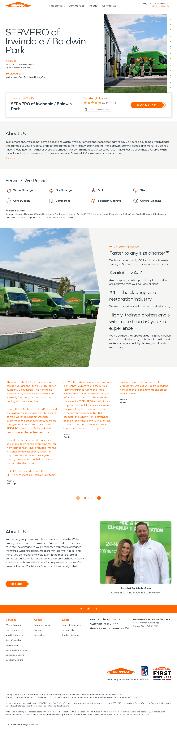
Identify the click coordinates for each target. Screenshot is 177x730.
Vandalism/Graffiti (56, 217)
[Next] (99, 498)
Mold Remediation (15, 635)
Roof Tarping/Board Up (33, 217)
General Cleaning (14, 660)
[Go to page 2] (88, 497)
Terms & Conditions (71, 625)
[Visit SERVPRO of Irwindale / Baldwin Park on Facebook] (96, 609)
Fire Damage (12, 630)
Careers (38, 630)
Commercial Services (16, 650)
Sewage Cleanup (14, 214)
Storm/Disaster (13, 640)
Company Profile (42, 625)
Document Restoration (154, 214)
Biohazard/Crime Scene (36, 214)
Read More (16, 583)
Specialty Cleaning (15, 655)
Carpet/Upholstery (112, 214)
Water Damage (14, 625)
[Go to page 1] (85, 497)
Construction (12, 645)
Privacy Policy (68, 630)
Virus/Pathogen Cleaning (63, 214)
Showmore (11, 158)
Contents (70, 217)
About (93, 5)
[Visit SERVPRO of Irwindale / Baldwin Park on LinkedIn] (81, 609)
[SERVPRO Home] (18, 4)
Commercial (76, 5)
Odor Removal (13, 217)
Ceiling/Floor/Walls (132, 214)
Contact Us (109, 5)
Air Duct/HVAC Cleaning (89, 214)
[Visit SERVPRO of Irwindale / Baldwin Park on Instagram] (89, 609)
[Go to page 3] (91, 497)
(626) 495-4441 (161, 6)
